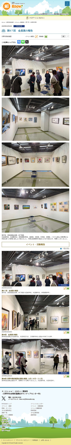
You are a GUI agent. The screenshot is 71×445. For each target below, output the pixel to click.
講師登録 (33, 415)
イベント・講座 (6, 406)
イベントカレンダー (37, 403)
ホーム (3, 22)
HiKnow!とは (6, 426)
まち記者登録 (35, 412)
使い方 (4, 428)
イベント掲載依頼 (36, 408)
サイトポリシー (8, 440)
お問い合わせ (45, 440)
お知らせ (4, 419)
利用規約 (35, 440)
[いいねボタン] (63, 36)
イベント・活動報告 (19, 22)
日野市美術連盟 (10, 22)
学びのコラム (6, 417)
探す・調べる (6, 421)
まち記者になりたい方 (9, 424)
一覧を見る (65, 248)
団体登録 (33, 410)
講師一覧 (4, 412)
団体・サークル (6, 408)
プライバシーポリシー (23, 440)
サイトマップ (6, 430)
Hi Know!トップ (7, 403)
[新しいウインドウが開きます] (5, 399)
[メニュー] (67, 3)
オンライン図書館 (7, 415)
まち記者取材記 (6, 410)
